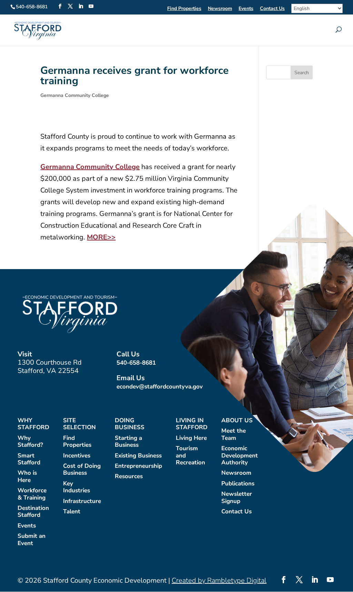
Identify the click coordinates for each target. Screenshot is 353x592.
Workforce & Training (32, 494)
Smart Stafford (29, 459)
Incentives (76, 456)
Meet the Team (233, 434)
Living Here (191, 438)
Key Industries (76, 487)
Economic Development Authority (239, 455)
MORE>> (101, 237)
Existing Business (138, 456)
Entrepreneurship (138, 466)
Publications (237, 483)
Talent (71, 511)
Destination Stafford (33, 512)
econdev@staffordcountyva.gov (160, 387)
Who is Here (27, 477)
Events (246, 9)
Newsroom (220, 9)
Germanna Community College (74, 95)
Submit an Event (32, 540)
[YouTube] (91, 6)
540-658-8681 (136, 363)
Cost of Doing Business (82, 470)
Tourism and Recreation (190, 455)
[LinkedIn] (80, 6)
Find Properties (184, 9)
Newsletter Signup (236, 498)
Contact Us (272, 9)
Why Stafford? (30, 442)
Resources (129, 476)
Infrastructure (82, 501)
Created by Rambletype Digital (219, 580)
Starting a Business (128, 442)
